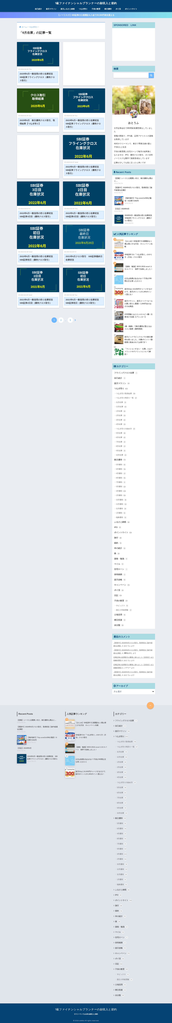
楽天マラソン (51, 9)
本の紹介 (119, 548)
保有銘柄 (119, 574)
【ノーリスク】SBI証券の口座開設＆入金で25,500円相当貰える (86, 15)
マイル (118, 564)
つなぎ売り (83, 9)
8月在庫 (120, 446)
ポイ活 (118, 9)
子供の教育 (96, 9)
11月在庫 (121, 402)
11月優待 (121, 509)
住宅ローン (120, 569)
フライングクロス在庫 (125, 373)
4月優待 (120, 473)
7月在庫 (120, 442)
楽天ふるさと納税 (68, 9)
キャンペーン (122, 585)
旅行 (117, 538)
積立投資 (119, 620)
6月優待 (120, 469)
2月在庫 (120, 415)
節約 (117, 543)
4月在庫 (120, 424)
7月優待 (120, 482)
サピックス (122, 606)
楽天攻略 (119, 580)
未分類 (118, 625)
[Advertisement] (84, 59)
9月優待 (121, 486)
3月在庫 (120, 420)
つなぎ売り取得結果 (125, 393)
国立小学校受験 (123, 610)
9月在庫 (120, 451)
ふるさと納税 (121, 522)
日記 (118, 595)
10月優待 (121, 500)
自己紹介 (38, 9)
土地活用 (119, 615)
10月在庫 (121, 455)
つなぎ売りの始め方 (125, 429)
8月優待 (120, 478)
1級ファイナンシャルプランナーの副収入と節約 (86, 3)
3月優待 (121, 491)
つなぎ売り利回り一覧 (126, 398)
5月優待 (120, 465)
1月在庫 (120, 411)
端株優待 (121, 517)
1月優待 (120, 513)
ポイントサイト (131, 9)
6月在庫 (120, 437)
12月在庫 (121, 407)
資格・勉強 (120, 559)
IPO (117, 527)
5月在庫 (120, 433)
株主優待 (108, 9)
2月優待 (121, 495)
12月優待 (121, 504)
